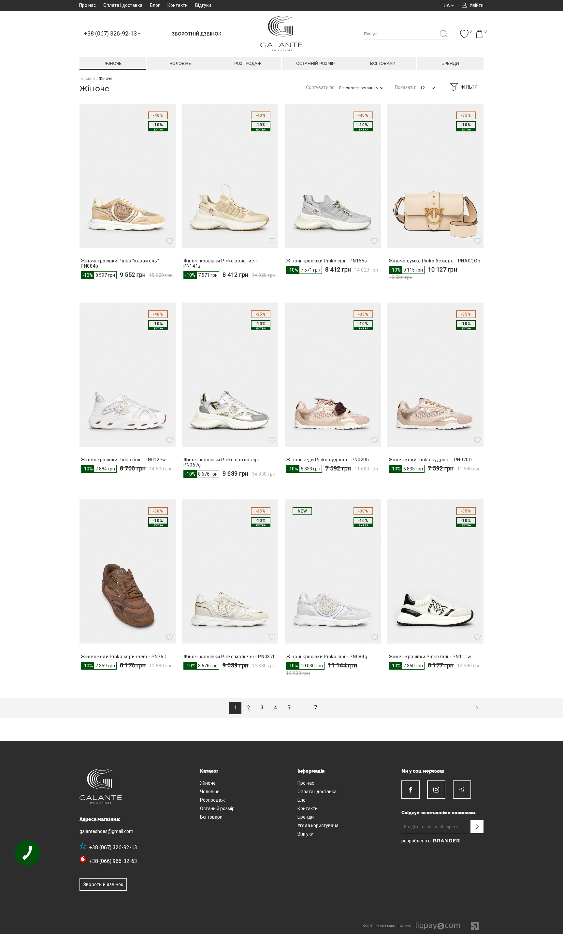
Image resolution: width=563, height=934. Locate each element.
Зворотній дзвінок (103, 884)
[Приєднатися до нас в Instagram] (436, 789)
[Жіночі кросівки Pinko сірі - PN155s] (333, 176)
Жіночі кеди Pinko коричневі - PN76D (124, 656)
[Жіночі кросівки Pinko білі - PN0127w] (127, 375)
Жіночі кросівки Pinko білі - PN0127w (123, 459)
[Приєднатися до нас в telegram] (462, 789)
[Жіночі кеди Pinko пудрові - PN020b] (333, 375)
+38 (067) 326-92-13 (113, 847)
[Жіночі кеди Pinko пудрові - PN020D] (435, 375)
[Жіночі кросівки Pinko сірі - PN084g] (333, 571)
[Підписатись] (477, 826)
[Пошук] (443, 34)
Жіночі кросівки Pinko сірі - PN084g (327, 656)
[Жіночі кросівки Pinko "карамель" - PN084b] (127, 176)
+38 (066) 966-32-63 (113, 861)
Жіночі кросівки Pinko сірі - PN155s (326, 260)
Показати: (405, 87)
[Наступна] (477, 708)
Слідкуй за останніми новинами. (438, 812)
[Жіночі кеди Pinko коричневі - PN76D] (127, 571)
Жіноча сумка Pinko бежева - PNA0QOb (435, 260)
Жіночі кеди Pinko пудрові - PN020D (430, 459)
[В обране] (170, 241)
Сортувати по (320, 87)
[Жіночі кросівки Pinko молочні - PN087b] (230, 571)
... (302, 707)
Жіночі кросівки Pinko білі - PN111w (430, 656)
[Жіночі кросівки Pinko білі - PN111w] (435, 571)
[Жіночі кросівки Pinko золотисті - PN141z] (230, 176)
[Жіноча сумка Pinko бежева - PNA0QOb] (435, 176)
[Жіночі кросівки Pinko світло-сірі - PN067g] (230, 375)
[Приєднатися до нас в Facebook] (410, 789)
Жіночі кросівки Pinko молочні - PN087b (229, 656)
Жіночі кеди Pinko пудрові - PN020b (327, 459)
